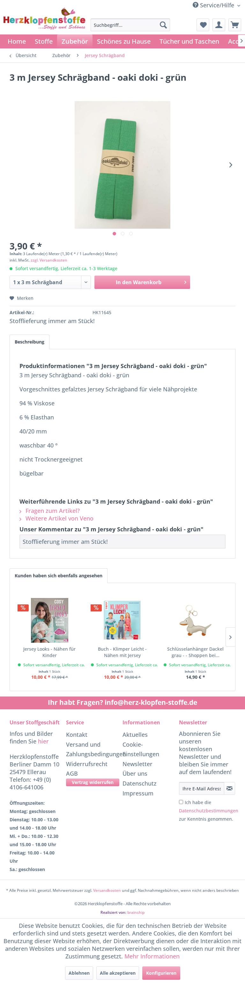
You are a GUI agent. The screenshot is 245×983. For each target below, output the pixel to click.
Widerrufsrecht (87, 764)
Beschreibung (29, 342)
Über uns (134, 773)
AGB (72, 773)
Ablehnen (79, 973)
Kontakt (76, 734)
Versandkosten (107, 890)
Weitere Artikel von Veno (58, 518)
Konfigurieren (161, 973)
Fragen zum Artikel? (52, 510)
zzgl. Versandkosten (49, 260)
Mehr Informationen (152, 956)
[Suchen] (163, 24)
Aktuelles (135, 734)
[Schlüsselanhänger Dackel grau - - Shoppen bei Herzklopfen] (195, 620)
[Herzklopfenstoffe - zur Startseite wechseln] (44, 27)
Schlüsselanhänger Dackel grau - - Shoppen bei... (195, 652)
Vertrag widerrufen (93, 782)
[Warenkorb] (234, 24)
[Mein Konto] (218, 24)
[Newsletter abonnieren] (229, 788)
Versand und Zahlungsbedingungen (92, 749)
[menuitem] (130, 24)
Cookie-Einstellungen (140, 749)
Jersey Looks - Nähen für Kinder (49, 652)
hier (43, 741)
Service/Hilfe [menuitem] (217, 5)
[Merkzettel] (203, 24)
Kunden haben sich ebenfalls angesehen (58, 576)
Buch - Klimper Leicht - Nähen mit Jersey (122, 652)
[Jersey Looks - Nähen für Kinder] (49, 620)
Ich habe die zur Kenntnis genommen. (208, 810)
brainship (136, 912)
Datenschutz (139, 783)
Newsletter (137, 764)
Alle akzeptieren (118, 973)
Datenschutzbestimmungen (208, 811)
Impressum (137, 793)
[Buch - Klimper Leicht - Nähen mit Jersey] (122, 620)
